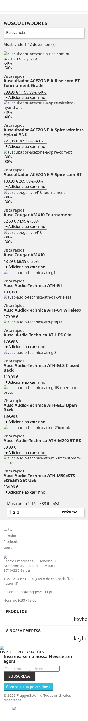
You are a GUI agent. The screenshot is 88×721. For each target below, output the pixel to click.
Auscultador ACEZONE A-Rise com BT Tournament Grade (42, 83)
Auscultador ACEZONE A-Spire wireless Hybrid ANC (44, 132)
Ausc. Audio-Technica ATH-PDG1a (38, 335)
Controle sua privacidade (28, 686)
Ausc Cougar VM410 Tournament (38, 214)
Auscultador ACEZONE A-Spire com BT (43, 174)
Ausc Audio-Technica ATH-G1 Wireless (42, 310)
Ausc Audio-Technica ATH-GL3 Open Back (40, 407)
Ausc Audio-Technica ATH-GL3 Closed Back (41, 368)
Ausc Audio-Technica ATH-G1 (33, 285)
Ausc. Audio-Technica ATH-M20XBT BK (42, 440)
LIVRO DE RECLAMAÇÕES (22, 652)
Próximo (72, 512)
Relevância (43, 33)
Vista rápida (14, 76)
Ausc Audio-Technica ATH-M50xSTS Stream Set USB (39, 478)
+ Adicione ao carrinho (25, 97)
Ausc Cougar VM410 (24, 254)
